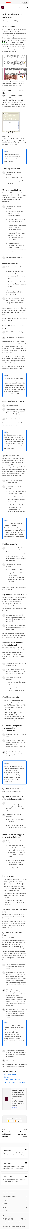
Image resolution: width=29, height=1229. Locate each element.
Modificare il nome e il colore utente (14, 1082)
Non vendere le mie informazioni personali (11, 1226)
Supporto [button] (5, 1203)
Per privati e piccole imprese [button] (9, 1192)
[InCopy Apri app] (27, 7)
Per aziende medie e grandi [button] (9, 1196)
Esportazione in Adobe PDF (12, 1080)
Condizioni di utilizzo (7, 1224)
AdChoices (24, 1226)
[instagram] (6, 1219)
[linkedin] (12, 1219)
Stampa (6, 1077)
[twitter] (9, 1219)
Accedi (25, 2)
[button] (20, 2)
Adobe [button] (4, 1207)
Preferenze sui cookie (16, 1224)
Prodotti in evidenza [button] (7, 1211)
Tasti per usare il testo (10, 1074)
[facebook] (3, 1219)
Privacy (20, 1221)
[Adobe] (8, 2)
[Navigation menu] (2, 2)
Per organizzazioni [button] (7, 1200)
